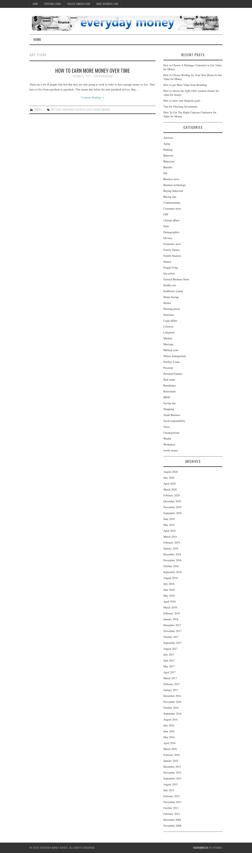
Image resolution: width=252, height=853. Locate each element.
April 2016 (169, 743)
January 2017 (170, 690)
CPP (165, 214)
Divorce (167, 238)
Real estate (169, 379)
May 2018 (169, 595)
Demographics (171, 232)
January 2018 (170, 619)
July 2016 (168, 725)
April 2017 (169, 672)
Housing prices (171, 309)
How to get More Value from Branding (185, 85)
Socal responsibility (174, 421)
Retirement (169, 391)
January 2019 (170, 548)
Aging (166, 143)
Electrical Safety (83, 109)
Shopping (168, 409)
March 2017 (170, 678)
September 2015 (172, 778)
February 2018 (171, 613)
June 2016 (169, 731)
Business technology (174, 185)
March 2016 (170, 749)
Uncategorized (171, 432)
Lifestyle (168, 326)
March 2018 (170, 607)
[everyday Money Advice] (125, 23)
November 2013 (172, 802)
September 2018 (172, 572)
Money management (174, 356)
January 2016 (170, 761)
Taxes (166, 427)
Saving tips (169, 403)
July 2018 (168, 584)
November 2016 (172, 702)
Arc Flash (56, 109)
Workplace (169, 444)
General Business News (176, 279)
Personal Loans (52, 4)
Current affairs (171, 220)
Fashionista (200, 847)
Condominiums (171, 202)
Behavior (168, 155)
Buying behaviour (173, 191)
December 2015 (172, 766)
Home (35, 4)
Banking (168, 149)
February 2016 (171, 755)
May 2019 (169, 525)
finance (38, 109)
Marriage (168, 344)
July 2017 (168, 654)
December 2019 (172, 501)
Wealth (167, 438)
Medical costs (170, 350)
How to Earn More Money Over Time (92, 70)
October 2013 (171, 808)
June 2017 (169, 660)
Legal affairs (170, 320)
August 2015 (170, 784)
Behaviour (169, 161)
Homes (167, 303)
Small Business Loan (107, 4)
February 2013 (171, 814)
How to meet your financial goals (181, 100)
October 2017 (171, 637)
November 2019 (172, 507)
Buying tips (169, 197)
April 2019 (169, 531)
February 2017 (171, 684)
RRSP (166, 397)
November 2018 (172, 560)
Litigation (168, 332)
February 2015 (171, 796)
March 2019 (170, 536)
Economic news (172, 244)
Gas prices (169, 273)
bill (165, 173)
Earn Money (68, 109)
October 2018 (171, 566)
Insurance (168, 315)
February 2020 (171, 495)
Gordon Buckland (103, 76)
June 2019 (169, 519)
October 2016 (171, 707)
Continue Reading (92, 97)
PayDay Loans (171, 362)
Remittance (169, 385)
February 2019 (171, 542)
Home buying (171, 297)
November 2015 (172, 772)
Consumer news (172, 208)
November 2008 (172, 825)
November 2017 (172, 631)
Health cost (169, 285)
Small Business (171, 415)
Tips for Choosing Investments (180, 106)
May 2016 (169, 737)
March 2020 (170, 489)
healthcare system (173, 291)
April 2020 (169, 483)
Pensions (168, 368)
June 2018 (169, 590)
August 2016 (170, 719)
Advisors (168, 138)
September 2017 (172, 643)
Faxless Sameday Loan (78, 4)
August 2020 (170, 472)
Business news (171, 179)
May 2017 (169, 666)
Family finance (171, 250)
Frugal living (170, 267)
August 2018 (170, 578)
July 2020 (168, 477)
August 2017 (170, 649)
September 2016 (172, 713)
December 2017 (172, 625)
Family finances (172, 256)
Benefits (167, 167)
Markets (167, 338)
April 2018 (169, 601)
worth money (170, 450)
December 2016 (172, 696)
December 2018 (172, 554)
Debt (166, 226)
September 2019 (172, 513)
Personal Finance (172, 373)
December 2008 (172, 820)
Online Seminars (102, 109)
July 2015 (168, 790)
